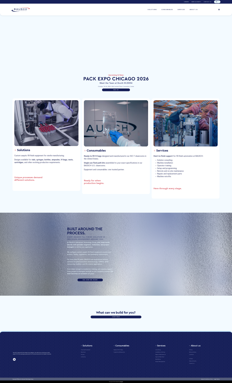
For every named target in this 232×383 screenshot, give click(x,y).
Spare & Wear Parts (159, 356)
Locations (191, 354)
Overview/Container (85, 349)
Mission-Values (192, 352)
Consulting (158, 349)
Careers (186, 1)
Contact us (207, 1)
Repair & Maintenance (160, 354)
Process (83, 354)
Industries (83, 356)
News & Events (196, 1)
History (191, 349)
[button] (217, 1)
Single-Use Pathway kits (119, 352)
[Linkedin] (219, 9)
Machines (83, 352)
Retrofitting (158, 359)
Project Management (160, 361)
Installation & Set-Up (160, 352)
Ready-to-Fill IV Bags (118, 349)
